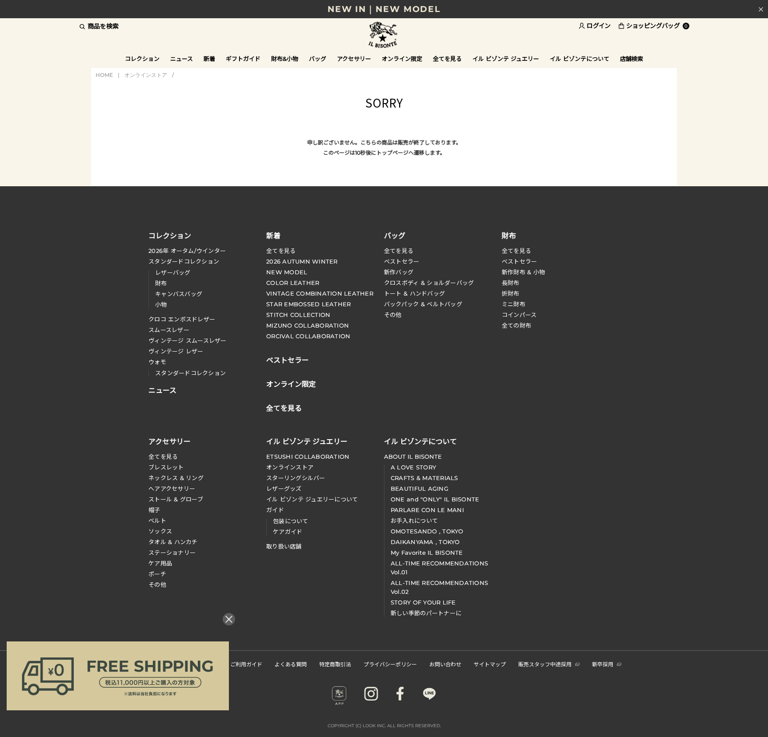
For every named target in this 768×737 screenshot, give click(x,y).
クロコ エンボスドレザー (181, 319)
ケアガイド (287, 531)
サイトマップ (490, 664)
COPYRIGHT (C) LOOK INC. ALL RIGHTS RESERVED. (384, 726)
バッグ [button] (317, 58)
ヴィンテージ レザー (176, 351)
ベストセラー (402, 261)
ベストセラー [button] (287, 359)
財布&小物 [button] (284, 58)
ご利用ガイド (246, 664)
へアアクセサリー (171, 488)
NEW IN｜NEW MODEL (384, 9)
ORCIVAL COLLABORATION (308, 336)
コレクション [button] (142, 58)
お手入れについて (414, 520)
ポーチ (157, 573)
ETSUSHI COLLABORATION (307, 456)
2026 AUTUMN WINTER (302, 261)
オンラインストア (145, 75)
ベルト (157, 520)
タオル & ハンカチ (173, 541)
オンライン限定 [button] (402, 58)
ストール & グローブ (175, 499)
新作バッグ (398, 272)
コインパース (519, 314)
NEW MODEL (286, 272)
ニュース (181, 58)
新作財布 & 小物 (523, 272)
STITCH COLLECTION (298, 314)
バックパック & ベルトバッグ (423, 304)
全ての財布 (516, 325)
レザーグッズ (284, 488)
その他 (393, 314)
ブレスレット (166, 467)
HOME (104, 75)
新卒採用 (602, 664)
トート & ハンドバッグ (414, 293)
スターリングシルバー (295, 477)
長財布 (511, 282)
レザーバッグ (173, 272)
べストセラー (519, 261)
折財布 (511, 293)
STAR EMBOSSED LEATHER (308, 304)
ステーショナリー (172, 552)
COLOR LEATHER (292, 282)
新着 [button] (209, 58)
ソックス (160, 531)
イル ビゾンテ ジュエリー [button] (505, 58)
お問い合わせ (445, 664)
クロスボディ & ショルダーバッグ (429, 282)
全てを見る (281, 250)
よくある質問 (291, 664)
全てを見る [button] (447, 58)
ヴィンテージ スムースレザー (187, 340)
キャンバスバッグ (178, 293)
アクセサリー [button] (354, 58)
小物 (161, 304)
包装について (290, 521)
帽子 (154, 509)
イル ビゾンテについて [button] (579, 58)
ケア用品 (160, 563)
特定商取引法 (335, 664)
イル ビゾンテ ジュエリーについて (312, 499)
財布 (161, 283)
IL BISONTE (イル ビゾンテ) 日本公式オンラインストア (384, 35)
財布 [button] (509, 235)
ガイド (275, 509)
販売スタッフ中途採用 (545, 664)
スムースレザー (168, 329)
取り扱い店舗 (284, 546)
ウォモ (157, 361)
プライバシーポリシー (390, 664)
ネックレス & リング (176, 477)
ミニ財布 (513, 304)
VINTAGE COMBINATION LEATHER (319, 293)
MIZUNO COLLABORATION (307, 325)
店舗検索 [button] (631, 58)
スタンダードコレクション (183, 261)
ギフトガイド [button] (243, 58)
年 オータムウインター (187, 250)
